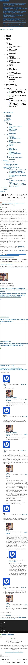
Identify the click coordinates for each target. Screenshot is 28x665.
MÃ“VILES (2, 191)
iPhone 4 (21, 254)
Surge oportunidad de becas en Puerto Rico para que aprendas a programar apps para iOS (14, 344)
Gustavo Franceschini (7, 203)
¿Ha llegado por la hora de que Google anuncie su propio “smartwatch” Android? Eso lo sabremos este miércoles (15, 15)
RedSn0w (17, 255)
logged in (8, 615)
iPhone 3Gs (16, 254)
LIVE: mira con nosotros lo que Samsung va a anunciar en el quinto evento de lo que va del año (14, 22)
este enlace (21, 246)
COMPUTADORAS (4, 317)
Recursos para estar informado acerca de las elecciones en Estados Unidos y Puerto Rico (14, 3)
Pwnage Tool (11, 255)
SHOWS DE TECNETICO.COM (7, 365)
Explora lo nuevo (9, 652)
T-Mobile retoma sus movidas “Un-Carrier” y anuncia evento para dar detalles (14, 18)
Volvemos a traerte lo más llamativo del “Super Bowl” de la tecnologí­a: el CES (15, 9)
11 (0, 205)
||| (14, 205)
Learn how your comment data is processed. (13, 618)
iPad (12, 254)
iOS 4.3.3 (9, 254)
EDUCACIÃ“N (3, 341)
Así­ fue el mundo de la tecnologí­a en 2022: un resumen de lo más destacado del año (14, 11)
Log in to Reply (12, 561)
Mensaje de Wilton (18, 652)
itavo (7, 473)
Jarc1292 (5, 585)
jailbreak (5, 255)
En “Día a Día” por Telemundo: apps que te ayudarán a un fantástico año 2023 (14, 6)
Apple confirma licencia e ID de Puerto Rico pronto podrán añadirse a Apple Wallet (14, 25)
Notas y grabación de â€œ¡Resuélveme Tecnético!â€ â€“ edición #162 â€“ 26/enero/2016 (13, 368)
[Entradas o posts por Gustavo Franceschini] (1, 203)
